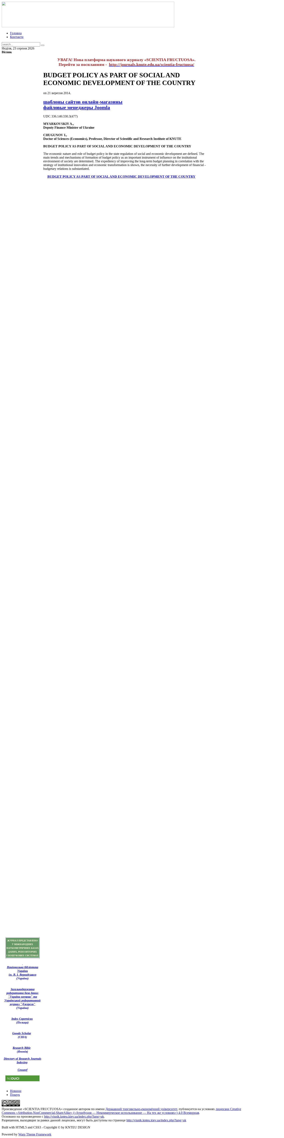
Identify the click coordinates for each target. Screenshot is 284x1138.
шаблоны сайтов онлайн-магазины (82, 102)
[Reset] (42, 45)
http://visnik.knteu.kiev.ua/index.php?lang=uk (74, 1116)
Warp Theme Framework (34, 1134)
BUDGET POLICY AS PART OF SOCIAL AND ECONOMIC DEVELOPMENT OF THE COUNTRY (121, 176)
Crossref (22, 1069)
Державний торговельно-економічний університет (141, 1109)
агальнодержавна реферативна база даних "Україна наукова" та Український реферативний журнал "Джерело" (22, 997)
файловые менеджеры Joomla (76, 107)
